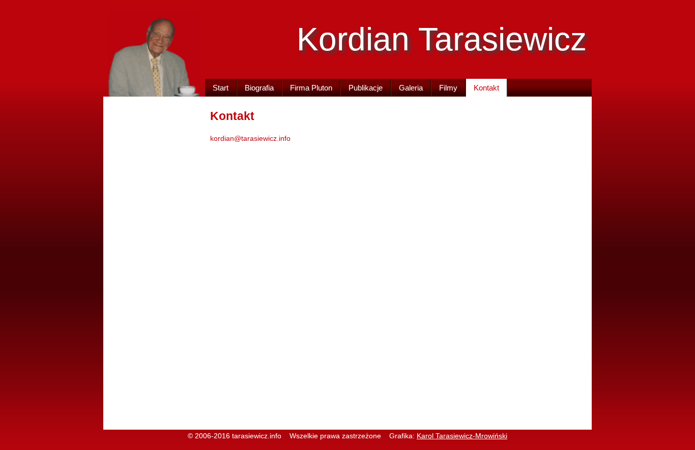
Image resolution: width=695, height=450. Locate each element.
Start (220, 87)
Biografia (259, 87)
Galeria (411, 87)
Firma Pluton (311, 87)
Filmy (448, 87)
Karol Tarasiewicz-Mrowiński (462, 436)
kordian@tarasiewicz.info (250, 138)
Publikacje (366, 87)
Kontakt (486, 87)
